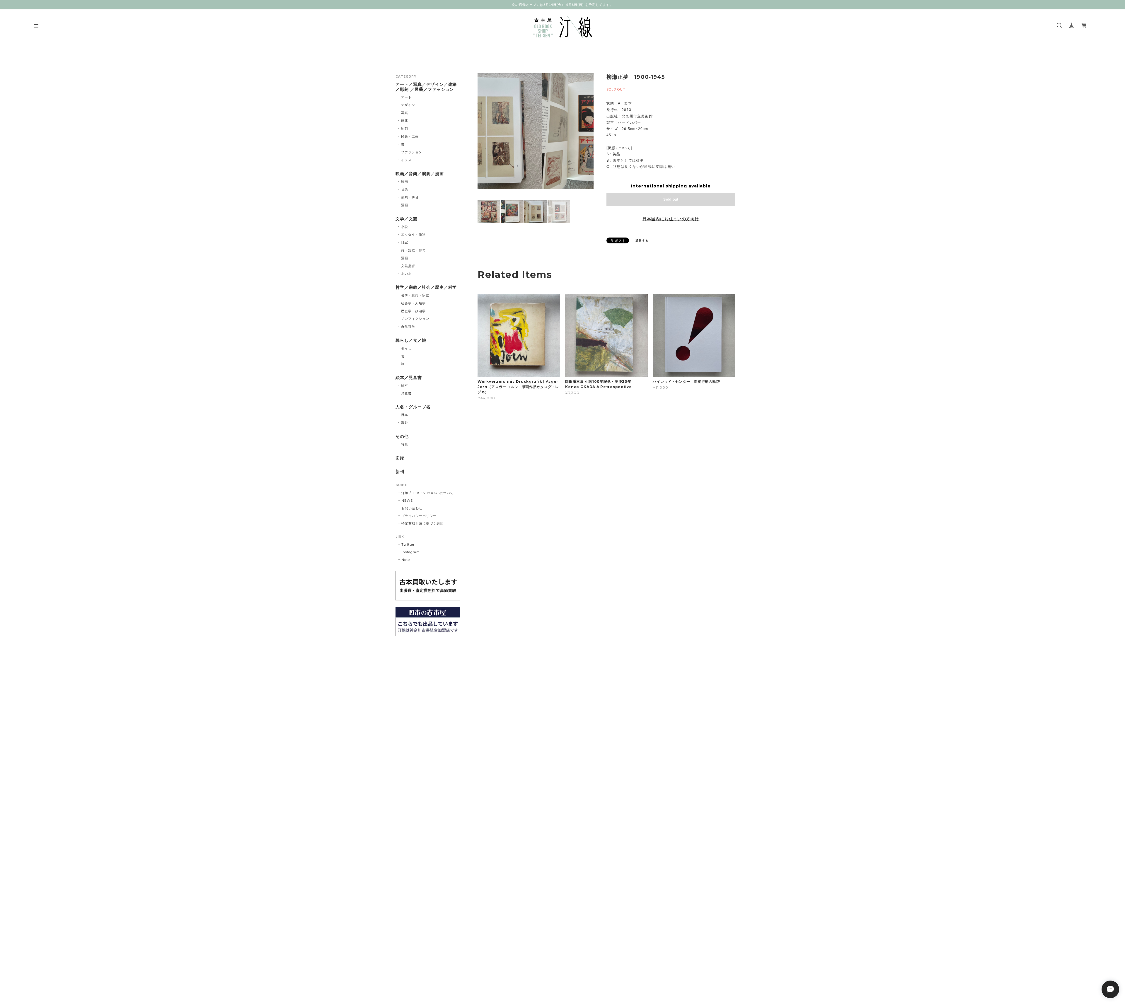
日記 (404, 242)
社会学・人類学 (413, 303)
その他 (402, 436)
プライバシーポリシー (419, 516)
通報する (641, 241)
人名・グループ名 (413, 406)
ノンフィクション (415, 319)
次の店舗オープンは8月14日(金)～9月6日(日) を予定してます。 (562, 4)
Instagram (410, 552)
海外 (404, 423)
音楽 (404, 189)
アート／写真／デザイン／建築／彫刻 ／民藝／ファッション (426, 87)
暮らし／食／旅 (411, 340)
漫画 (404, 205)
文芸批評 (408, 266)
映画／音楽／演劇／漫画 (420, 173)
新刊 (400, 471)
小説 (404, 227)
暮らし (406, 348)
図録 (400, 457)
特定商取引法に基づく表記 (422, 523)
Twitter (408, 544)
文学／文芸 (406, 218)
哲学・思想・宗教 (415, 295)
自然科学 (408, 327)
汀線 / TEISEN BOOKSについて (427, 493)
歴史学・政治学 (413, 311)
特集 (404, 444)
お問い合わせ (411, 508)
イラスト (408, 160)
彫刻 (404, 129)
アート (406, 97)
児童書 (406, 393)
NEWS (407, 500)
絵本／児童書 (409, 377)
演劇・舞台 (410, 197)
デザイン (408, 105)
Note (405, 560)
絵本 (404, 385)
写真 (404, 113)
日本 (404, 415)
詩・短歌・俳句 (413, 250)
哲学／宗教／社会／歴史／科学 (426, 287)
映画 (404, 182)
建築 (404, 121)
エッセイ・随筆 (413, 234)
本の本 (406, 274)
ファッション (411, 152)
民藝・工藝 (410, 136)
